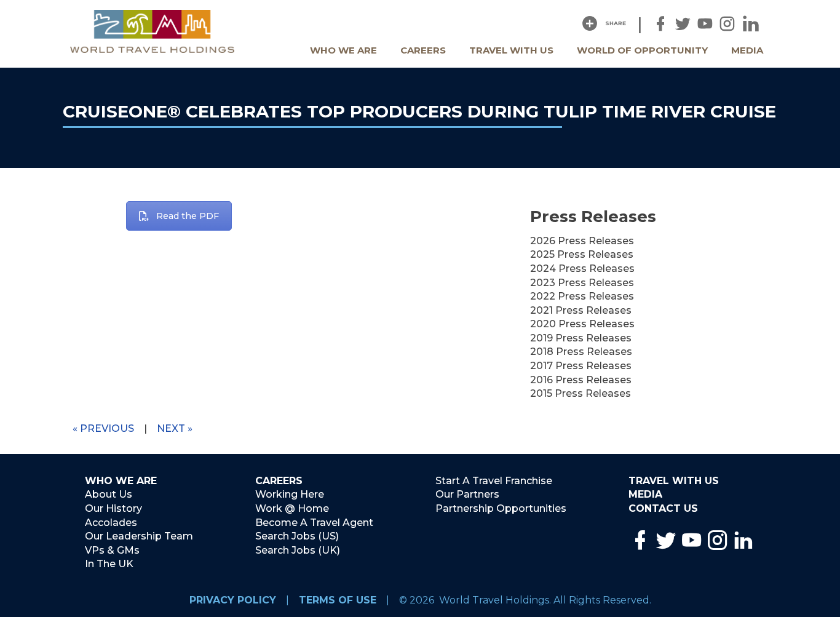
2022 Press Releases (582, 296)
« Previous (103, 428)
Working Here (289, 494)
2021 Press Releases (581, 310)
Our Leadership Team (139, 536)
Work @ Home (292, 508)
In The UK (109, 564)
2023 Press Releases (582, 283)
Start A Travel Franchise (493, 481)
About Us (108, 494)
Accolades (111, 522)
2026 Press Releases (582, 241)
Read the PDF (187, 215)
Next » (174, 428)
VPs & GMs (112, 550)
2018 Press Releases (581, 351)
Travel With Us (511, 50)
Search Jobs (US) (297, 536)
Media (747, 50)
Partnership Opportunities (500, 508)
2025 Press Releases (581, 254)
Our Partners (467, 494)
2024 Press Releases (582, 268)
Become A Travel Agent (314, 522)
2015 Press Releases (580, 393)
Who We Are (343, 50)
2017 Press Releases (581, 366)
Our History (113, 508)
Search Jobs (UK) (297, 550)
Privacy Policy (232, 600)
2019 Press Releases (581, 338)
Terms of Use (337, 600)
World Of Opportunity (642, 50)
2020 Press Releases (582, 324)
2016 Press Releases (581, 380)
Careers (423, 50)
